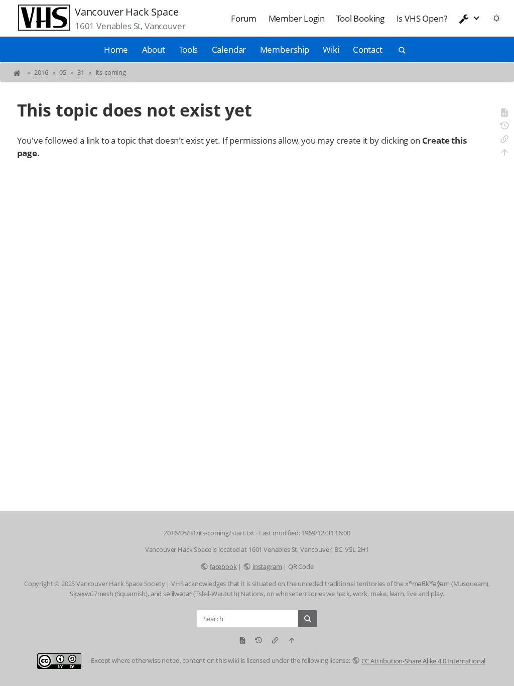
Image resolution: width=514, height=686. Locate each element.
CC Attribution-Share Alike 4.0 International (423, 660)
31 (80, 72)
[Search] (307, 619)
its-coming (111, 72)
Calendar (229, 49)
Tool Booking (360, 18)
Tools (188, 49)
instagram (267, 566)
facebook (223, 566)
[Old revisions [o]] (504, 127)
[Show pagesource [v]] (504, 114)
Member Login (297, 18)
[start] (18, 72)
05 (62, 72)
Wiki (331, 49)
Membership (284, 49)
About (153, 49)
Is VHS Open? (422, 18)
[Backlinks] (504, 140)
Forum (243, 18)
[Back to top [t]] (504, 153)
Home (116, 49)
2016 (41, 72)
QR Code (301, 566)
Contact (367, 49)
